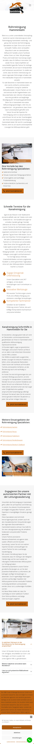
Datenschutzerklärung (21, 741)
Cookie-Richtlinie (11, 741)
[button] (31, 717)
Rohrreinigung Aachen (9, 427)
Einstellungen (17, 738)
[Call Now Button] (29, 740)
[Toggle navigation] (30, 4)
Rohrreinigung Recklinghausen (12, 440)
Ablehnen (17, 732)
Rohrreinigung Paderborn (10, 436)
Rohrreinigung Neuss (9, 432)
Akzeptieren (17, 727)
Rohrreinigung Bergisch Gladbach (13, 445)
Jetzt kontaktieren (13, 191)
